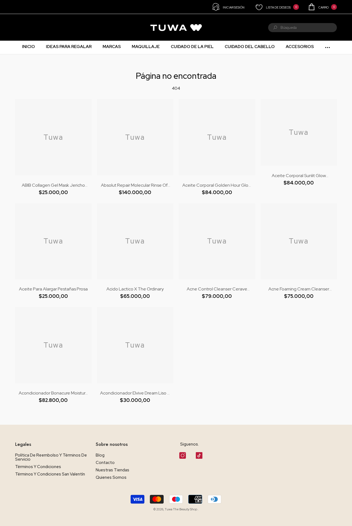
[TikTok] (199, 455)
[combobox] (308, 27)
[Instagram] (182, 455)
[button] (322, 7)
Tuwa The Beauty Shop (181, 509)
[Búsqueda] (302, 27)
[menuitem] (22, 27)
